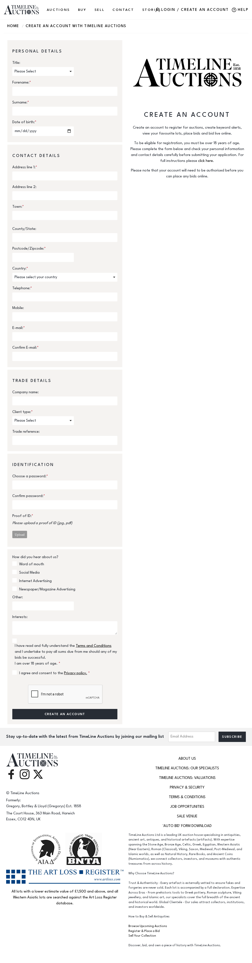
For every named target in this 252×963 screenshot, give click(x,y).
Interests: (20, 617)
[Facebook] (11, 774)
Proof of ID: (22, 516)
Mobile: (18, 308)
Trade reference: (26, 432)
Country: (20, 268)
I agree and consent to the (54, 673)
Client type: (22, 412)
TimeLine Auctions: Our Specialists (187, 768)
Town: (18, 207)
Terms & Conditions (187, 797)
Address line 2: (24, 187)
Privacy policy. (75, 673)
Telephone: (22, 288)
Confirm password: (28, 496)
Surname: (20, 102)
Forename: (21, 82)
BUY (82, 10)
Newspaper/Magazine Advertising (47, 589)
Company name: (25, 392)
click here (205, 161)
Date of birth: (24, 122)
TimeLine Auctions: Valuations (187, 778)
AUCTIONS (58, 10)
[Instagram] (25, 774)
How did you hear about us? (35, 557)
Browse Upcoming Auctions (147, 926)
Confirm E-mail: (25, 347)
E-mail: (18, 328)
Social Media (29, 572)
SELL (99, 10)
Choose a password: (30, 476)
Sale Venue (187, 816)
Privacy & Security (187, 787)
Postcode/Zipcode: (29, 248)
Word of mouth (31, 564)
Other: (17, 597)
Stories (151, 10)
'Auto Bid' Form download (187, 826)
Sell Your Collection (142, 935)
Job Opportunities (187, 807)
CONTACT (123, 10)
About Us (187, 759)
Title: (16, 63)
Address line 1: (24, 167)
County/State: (24, 229)
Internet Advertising (35, 581)
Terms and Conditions (93, 646)
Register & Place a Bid (144, 931)
